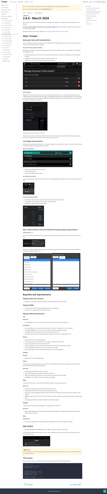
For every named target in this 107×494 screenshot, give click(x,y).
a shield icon (42, 133)
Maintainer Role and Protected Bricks (93, 8)
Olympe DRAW (89, 18)
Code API (26, 2)
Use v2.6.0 (87, 22)
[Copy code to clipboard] (81, 465)
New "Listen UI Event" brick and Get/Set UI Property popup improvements (93, 12)
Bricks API (20, 2)
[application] (105, 491)
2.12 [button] (31, 2)
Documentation (13, 2)
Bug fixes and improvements (90, 14)
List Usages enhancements (91, 9)
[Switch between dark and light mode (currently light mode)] (95, 2)
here (58, 27)
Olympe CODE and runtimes (91, 16)
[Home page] (24, 13)
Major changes (88, 6)
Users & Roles (44, 50)
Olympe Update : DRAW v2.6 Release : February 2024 (56, 31)
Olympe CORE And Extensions (91, 20)
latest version (46, 9)
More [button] (90, 2)
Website (85, 2)
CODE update (88, 23)
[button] (9, 5)
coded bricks (33, 461)
